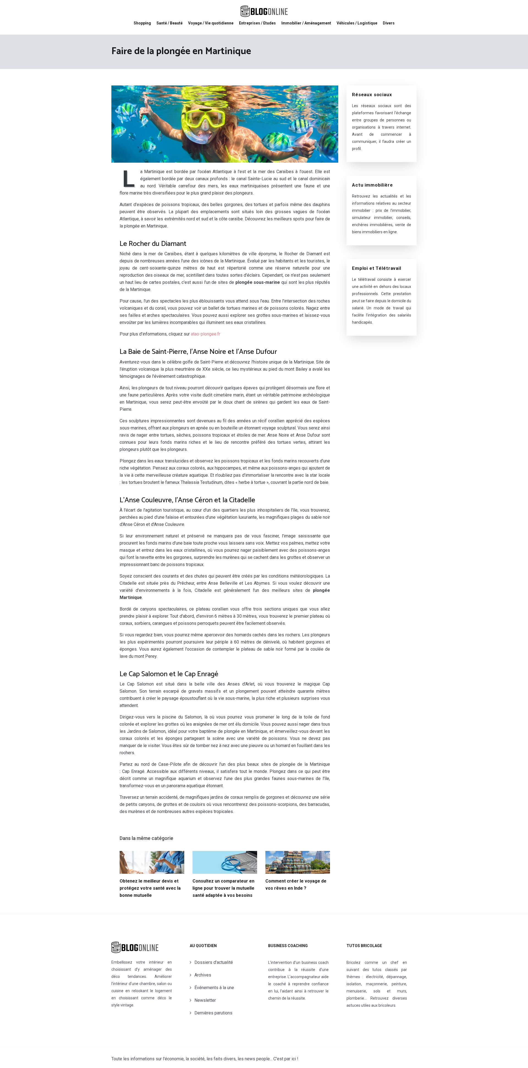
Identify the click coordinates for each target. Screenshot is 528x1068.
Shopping (142, 23)
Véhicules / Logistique (357, 23)
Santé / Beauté (169, 23)
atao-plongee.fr (205, 334)
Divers (389, 23)
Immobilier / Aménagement (306, 23)
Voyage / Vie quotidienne (210, 23)
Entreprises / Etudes (257, 23)
